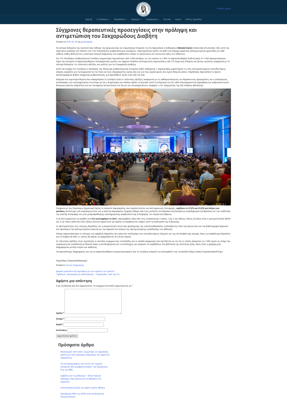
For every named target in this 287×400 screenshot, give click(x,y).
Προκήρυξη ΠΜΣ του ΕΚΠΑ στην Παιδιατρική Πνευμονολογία (82, 395)
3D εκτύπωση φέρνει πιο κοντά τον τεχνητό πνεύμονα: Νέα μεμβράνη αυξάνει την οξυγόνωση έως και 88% (84, 367)
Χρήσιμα (135, 19)
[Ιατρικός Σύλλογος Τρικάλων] (143, 8)
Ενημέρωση (152, 19)
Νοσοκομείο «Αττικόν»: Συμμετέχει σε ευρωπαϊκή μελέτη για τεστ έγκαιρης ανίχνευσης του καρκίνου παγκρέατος (85, 355)
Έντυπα (167, 19)
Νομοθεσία (119, 19)
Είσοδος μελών (224, 8)
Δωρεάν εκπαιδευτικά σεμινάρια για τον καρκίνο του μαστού (85, 271)
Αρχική (89, 19)
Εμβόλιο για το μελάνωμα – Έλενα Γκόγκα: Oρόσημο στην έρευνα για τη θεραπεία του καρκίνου (81, 379)
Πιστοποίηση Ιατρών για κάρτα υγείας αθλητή (83, 388)
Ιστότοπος (61, 330)
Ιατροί (178, 19)
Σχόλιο (60, 313)
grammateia (86, 42)
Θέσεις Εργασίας (193, 19)
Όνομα (60, 319)
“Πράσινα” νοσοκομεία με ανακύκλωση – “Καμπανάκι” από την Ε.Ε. (88, 274)
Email (59, 324)
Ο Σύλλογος (102, 19)
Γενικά (69, 265)
